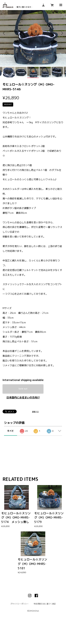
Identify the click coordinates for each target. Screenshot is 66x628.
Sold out (23, 388)
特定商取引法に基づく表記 (45, 604)
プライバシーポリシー (19, 604)
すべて (10, 430)
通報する (35, 412)
